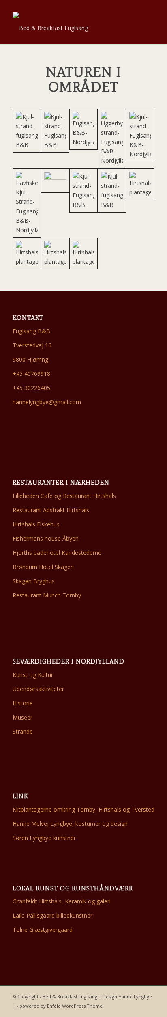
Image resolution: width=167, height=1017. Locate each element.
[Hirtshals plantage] (140, 184)
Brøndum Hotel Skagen (43, 567)
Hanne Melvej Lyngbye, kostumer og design (70, 823)
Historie (23, 703)
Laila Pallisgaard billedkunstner (52, 915)
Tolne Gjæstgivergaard (43, 929)
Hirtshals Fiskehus (36, 524)
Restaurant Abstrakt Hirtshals (51, 510)
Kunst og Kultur (33, 675)
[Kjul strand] (83, 190)
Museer (22, 717)
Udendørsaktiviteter (38, 689)
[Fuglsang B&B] (83, 129)
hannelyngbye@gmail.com (47, 402)
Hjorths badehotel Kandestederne (57, 552)
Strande (23, 731)
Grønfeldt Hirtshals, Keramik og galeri (62, 901)
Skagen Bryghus (34, 581)
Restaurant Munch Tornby (47, 595)
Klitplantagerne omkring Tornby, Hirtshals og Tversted (83, 809)
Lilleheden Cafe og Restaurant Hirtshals (64, 496)
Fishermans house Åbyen (46, 538)
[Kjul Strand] (27, 131)
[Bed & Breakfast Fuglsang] (69, 28)
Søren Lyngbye (32, 838)
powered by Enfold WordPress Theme (61, 1006)
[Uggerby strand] (112, 138)
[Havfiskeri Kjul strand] (27, 203)
